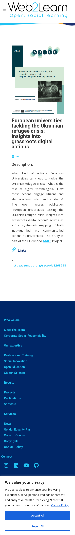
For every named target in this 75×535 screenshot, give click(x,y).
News (8, 424)
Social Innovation (15, 361)
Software (10, 404)
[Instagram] (6, 465)
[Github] (36, 465)
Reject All (37, 526)
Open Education (14, 367)
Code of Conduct (15, 435)
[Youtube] (26, 465)
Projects (9, 392)
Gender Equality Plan (17, 429)
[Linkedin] (16, 465)
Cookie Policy (60, 505)
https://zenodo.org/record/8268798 (39, 265)
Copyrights (11, 441)
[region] (37, 505)
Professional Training (18, 355)
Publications (12, 398)
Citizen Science (14, 373)
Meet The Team (14, 330)
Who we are (12, 320)
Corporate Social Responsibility (25, 335)
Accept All (37, 515)
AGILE (47, 241)
